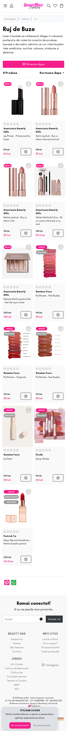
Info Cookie (16, 664)
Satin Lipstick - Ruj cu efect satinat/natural (47, 134)
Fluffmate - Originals (15, 375)
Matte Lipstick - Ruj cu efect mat (15, 215)
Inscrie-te (54, 619)
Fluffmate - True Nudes (48, 375)
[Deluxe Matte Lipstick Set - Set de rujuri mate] (17, 262)
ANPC (17, 684)
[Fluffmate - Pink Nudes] (49, 262)
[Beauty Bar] (33, 6)
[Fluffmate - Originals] (17, 344)
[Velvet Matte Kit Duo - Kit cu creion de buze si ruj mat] (49, 181)
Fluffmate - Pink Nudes (48, 293)
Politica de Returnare (16, 668)
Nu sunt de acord (42, 725)
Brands (16, 643)
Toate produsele (50, 651)
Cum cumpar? (50, 643)
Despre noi (17, 639)
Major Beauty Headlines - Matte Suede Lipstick (17, 540)
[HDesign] (33, 706)
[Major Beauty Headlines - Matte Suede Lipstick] (17, 507)
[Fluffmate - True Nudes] (49, 344)
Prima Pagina (10, 19)
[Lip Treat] (17, 425)
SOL (17, 688)
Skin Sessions (17, 647)
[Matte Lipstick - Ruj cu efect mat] (17, 181)
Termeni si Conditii (17, 680)
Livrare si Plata (50, 639)
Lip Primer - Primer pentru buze (17, 134)
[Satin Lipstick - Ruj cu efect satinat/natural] (49, 99)
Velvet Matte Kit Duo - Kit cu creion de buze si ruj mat (49, 216)
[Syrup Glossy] (49, 425)
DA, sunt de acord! (20, 725)
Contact (16, 651)
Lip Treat (12, 456)
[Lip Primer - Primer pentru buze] (17, 99)
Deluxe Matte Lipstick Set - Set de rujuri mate (17, 297)
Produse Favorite (50, 647)
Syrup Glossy (42, 456)
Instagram (52, 665)
